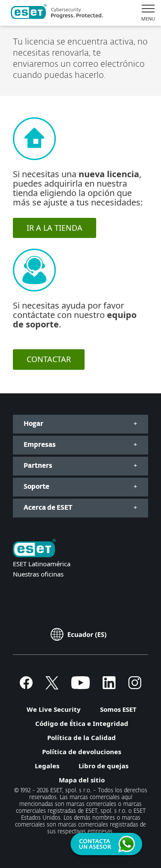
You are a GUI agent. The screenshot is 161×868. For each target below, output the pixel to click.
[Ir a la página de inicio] (34, 549)
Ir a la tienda (54, 228)
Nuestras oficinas (38, 574)
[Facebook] (26, 686)
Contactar (49, 359)
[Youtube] (80, 686)
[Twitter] (52, 686)
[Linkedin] (109, 686)
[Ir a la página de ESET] (56, 13)
